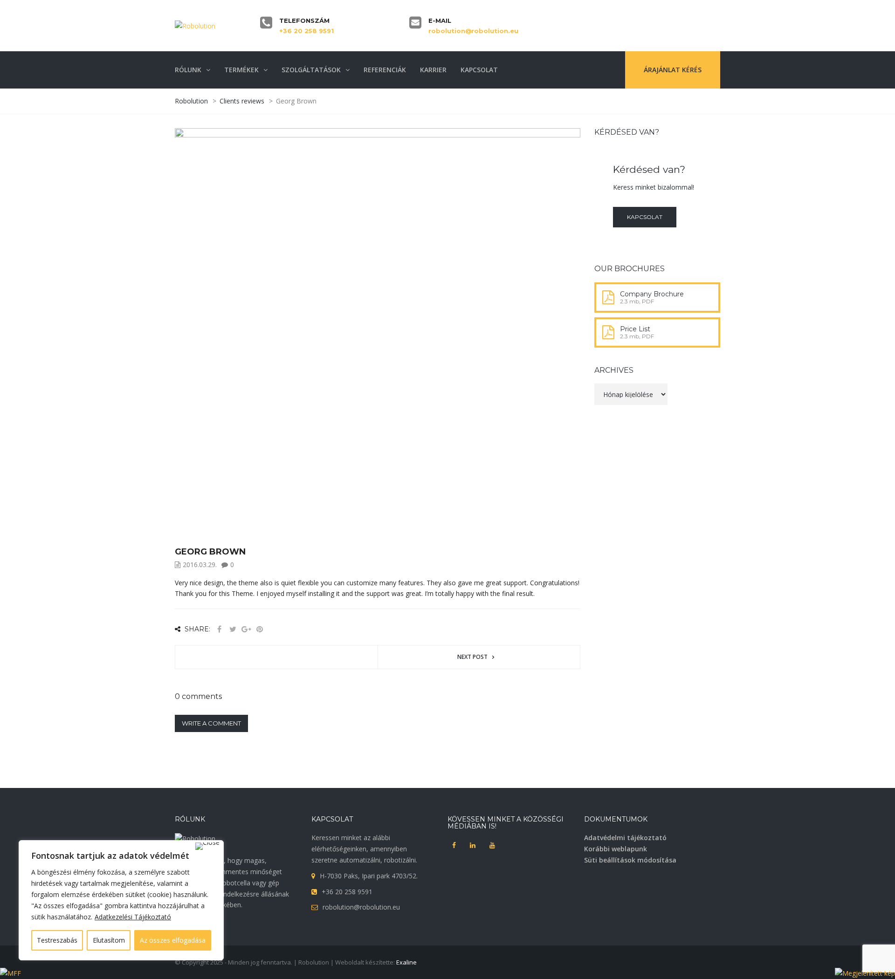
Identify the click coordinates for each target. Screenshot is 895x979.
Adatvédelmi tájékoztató (625, 837)
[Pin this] (259, 629)
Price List (635, 329)
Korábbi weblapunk (615, 848)
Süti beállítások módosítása (630, 860)
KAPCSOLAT (644, 216)
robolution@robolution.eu (473, 30)
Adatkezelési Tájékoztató (133, 916)
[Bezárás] (207, 846)
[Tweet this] (232, 629)
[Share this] (219, 629)
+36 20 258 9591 (306, 30)
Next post (472, 657)
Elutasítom (109, 940)
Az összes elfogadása (173, 940)
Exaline (406, 962)
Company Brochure (652, 294)
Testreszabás (57, 940)
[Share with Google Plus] (246, 629)
